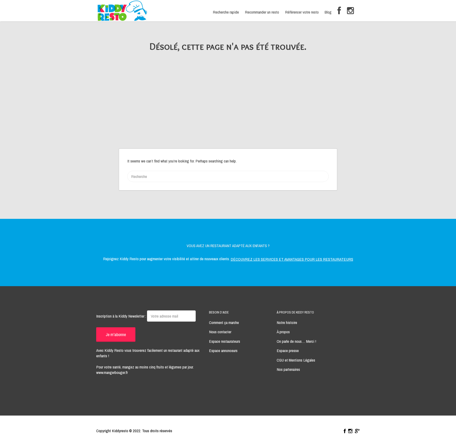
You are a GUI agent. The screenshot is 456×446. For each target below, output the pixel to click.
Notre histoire (287, 322)
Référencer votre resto (302, 12)
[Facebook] (339, 10)
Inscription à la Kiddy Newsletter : (121, 316)
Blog (328, 12)
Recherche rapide (226, 12)
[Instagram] (350, 10)
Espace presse (288, 350)
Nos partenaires (288, 369)
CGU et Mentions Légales (296, 360)
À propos (283, 331)
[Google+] (357, 431)
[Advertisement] (228, 112)
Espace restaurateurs (224, 341)
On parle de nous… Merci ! (296, 341)
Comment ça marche (224, 322)
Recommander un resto (262, 12)
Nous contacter (220, 331)
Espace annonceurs (223, 350)
